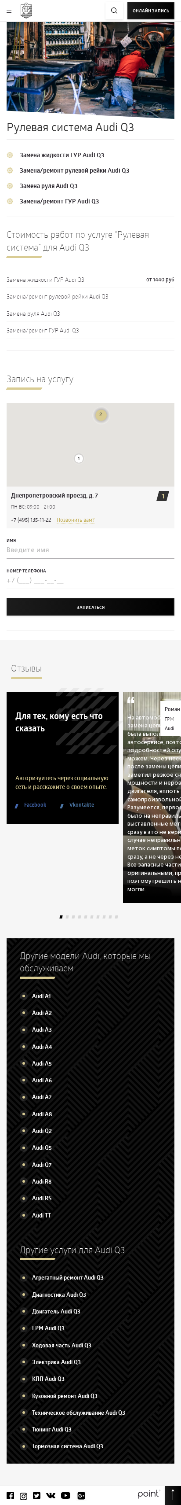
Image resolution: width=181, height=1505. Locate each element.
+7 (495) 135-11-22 (31, 519)
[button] (78, 458)
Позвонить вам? (75, 519)
